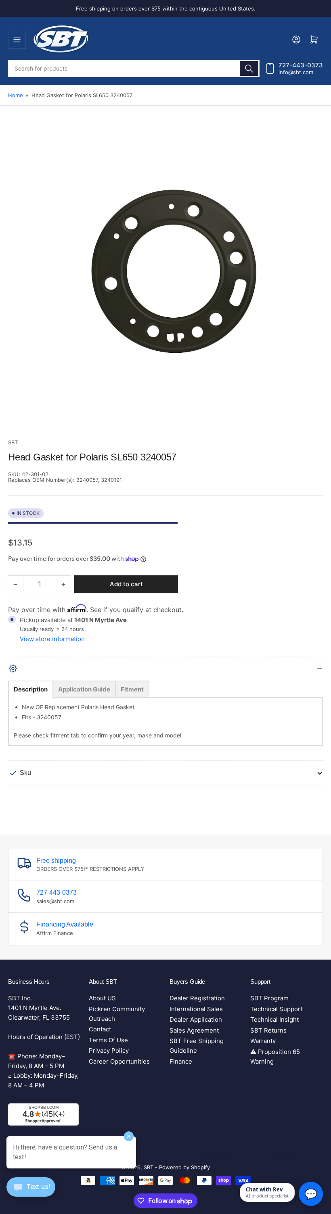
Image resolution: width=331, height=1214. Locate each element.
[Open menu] (17, 39)
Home (15, 95)
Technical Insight (274, 1019)
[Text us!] (31, 1193)
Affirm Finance (54, 933)
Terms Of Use (108, 1040)
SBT (13, 442)
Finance (181, 1061)
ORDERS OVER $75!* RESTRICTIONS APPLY (90, 869)
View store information (52, 639)
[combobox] (134, 68)
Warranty (263, 1041)
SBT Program (269, 998)
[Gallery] (165, 282)
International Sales (196, 1009)
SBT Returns (268, 1030)
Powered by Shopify (184, 1167)
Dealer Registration (197, 998)
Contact (100, 1029)
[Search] (249, 68)
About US (102, 998)
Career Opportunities (119, 1061)
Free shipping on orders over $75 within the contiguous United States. (166, 8)
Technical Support (276, 1009)
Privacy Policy (109, 1050)
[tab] (30, 689)
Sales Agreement (194, 1030)
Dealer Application (196, 1019)
